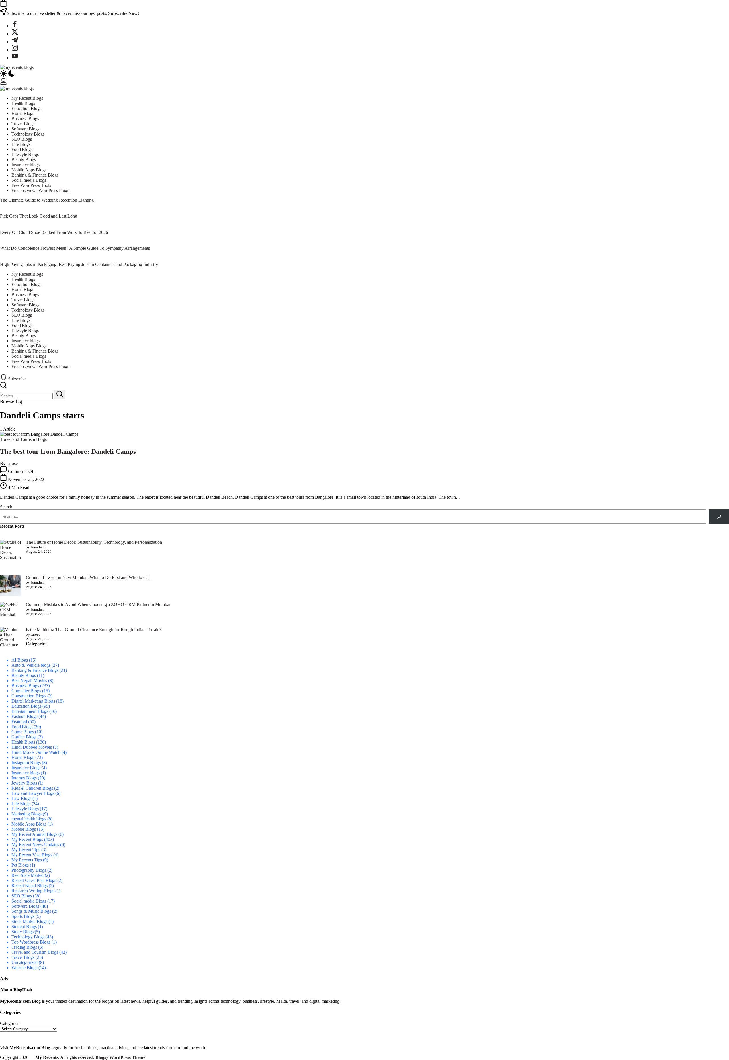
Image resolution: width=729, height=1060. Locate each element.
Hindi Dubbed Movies (31, 747)
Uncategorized (24, 962)
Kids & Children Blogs (32, 788)
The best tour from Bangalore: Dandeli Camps (68, 451)
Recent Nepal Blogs (29, 885)
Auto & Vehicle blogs (30, 665)
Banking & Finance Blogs (34, 670)
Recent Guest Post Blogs (33, 880)
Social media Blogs (28, 901)
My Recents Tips (26, 860)
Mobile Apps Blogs (28, 824)
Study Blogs (22, 931)
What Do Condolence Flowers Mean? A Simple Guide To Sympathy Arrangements (75, 248)
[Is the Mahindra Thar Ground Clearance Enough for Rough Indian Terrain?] (10, 637)
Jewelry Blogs (24, 783)
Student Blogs (24, 926)
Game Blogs (22, 731)
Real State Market (27, 875)
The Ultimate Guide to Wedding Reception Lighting (47, 200)
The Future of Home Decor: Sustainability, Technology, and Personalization (94, 542)
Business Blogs (25, 685)
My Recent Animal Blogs (34, 834)
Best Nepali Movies (29, 680)
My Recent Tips (25, 849)
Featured (19, 721)
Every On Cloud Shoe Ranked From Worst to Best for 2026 (54, 232)
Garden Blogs (23, 736)
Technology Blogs (27, 936)
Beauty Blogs (23, 675)
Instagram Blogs (26, 762)
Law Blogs (21, 798)
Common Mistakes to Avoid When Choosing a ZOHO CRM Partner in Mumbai (98, 604)
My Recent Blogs (27, 839)
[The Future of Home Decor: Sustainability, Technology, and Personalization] (10, 555)
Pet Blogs (20, 865)
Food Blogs (21, 726)
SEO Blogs (21, 895)
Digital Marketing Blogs (33, 701)
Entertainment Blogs (29, 711)
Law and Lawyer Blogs (32, 793)
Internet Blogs (24, 777)
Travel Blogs (22, 957)
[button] (364, 74)
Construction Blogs (28, 695)
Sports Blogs (22, 916)
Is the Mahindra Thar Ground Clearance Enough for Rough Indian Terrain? (93, 629)
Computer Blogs (26, 690)
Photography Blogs (28, 870)
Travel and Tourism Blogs (34, 952)
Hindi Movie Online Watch (35, 752)
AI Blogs (19, 660)
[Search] (719, 516)
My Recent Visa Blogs (31, 854)
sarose (12, 463)
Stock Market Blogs (29, 921)
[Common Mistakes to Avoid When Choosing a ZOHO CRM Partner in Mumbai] (10, 609)
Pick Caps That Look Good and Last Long (38, 216)
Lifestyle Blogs (25, 808)
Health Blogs (23, 742)
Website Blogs (24, 967)
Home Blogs (22, 757)
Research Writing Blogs (32, 890)
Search (6, 506)
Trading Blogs (24, 947)
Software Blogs (25, 906)
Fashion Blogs (24, 716)
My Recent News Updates (35, 844)
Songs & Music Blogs (31, 911)
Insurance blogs (25, 772)
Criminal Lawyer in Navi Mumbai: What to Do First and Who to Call (88, 577)
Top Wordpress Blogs (30, 942)
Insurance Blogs (25, 767)
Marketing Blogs (26, 813)
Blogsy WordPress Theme (120, 1057)
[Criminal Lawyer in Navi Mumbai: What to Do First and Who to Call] (10, 586)
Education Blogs (26, 706)
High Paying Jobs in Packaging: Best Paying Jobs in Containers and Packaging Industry (79, 264)
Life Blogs (20, 803)
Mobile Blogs (23, 829)
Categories (9, 1023)
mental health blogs (28, 819)
